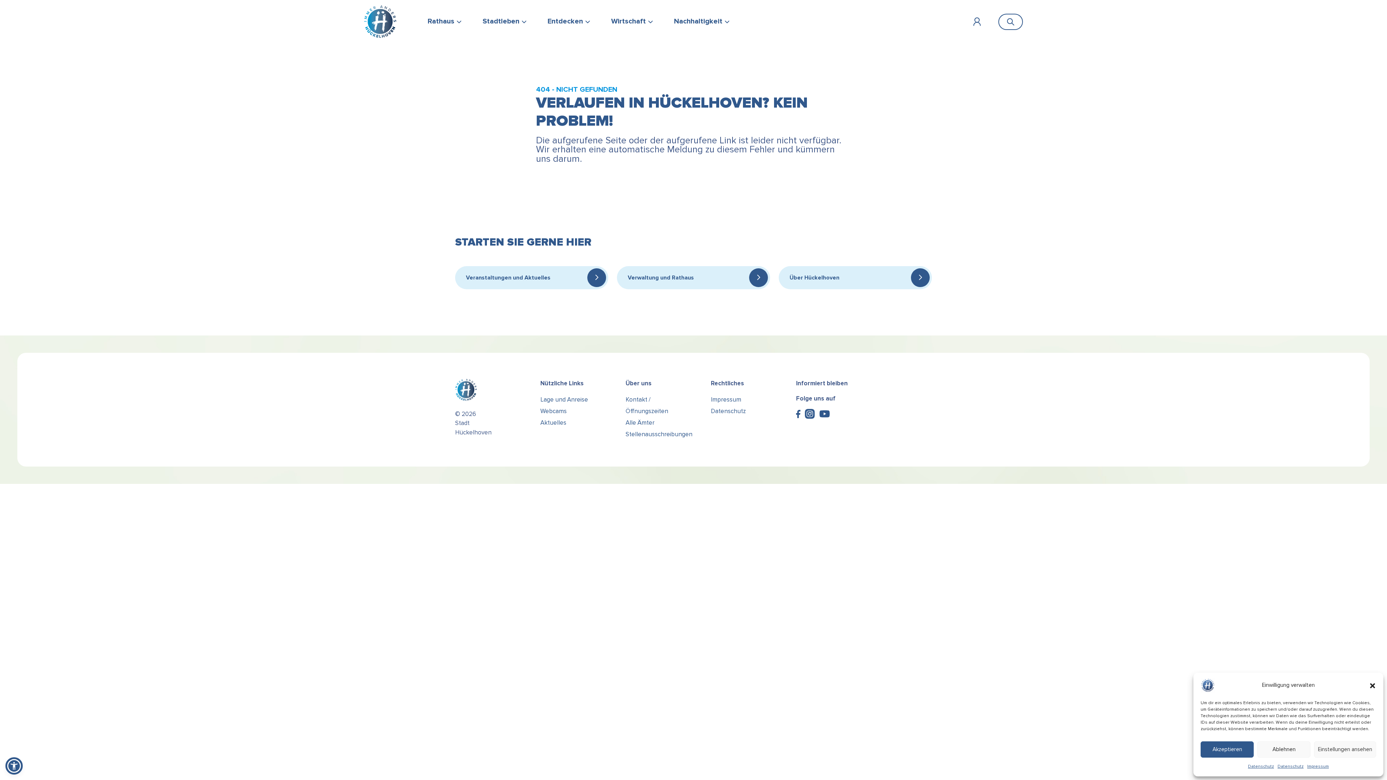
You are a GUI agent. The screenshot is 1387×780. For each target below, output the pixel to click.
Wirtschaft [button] (628, 21)
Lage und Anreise (564, 399)
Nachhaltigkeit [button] (698, 21)
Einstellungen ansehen (1345, 749)
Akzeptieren (1227, 749)
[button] (1372, 685)
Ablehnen (1284, 749)
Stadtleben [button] (501, 21)
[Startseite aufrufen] (380, 21)
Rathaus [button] (441, 21)
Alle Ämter (640, 422)
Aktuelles (553, 422)
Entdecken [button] (565, 21)
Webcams (553, 411)
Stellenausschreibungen (659, 434)
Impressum (1318, 766)
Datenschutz (1261, 766)
